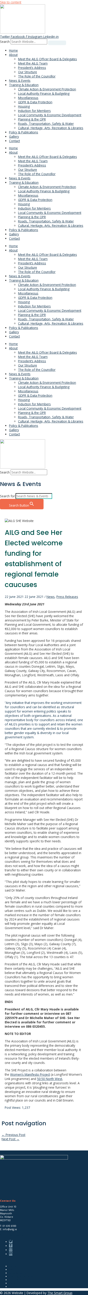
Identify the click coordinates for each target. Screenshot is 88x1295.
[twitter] (11, 1241)
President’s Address (32, 67)
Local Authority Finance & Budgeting (43, 93)
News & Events (19, 80)
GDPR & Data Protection (35, 102)
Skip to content (10, 2)
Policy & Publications (23, 132)
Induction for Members (34, 111)
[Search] (57, 43)
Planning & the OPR (32, 119)
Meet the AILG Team (33, 63)
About (13, 55)
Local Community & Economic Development (49, 115)
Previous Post (13, 1135)
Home (13, 50)
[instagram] (11, 1250)
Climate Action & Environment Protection (47, 89)
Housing (24, 106)
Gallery (14, 136)
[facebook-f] (11, 1245)
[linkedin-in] (11, 1254)
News (50, 596)
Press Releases (67, 596)
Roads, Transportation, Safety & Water (46, 123)
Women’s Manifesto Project (30, 1074)
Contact (14, 141)
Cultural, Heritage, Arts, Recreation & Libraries (50, 128)
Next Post (10, 1139)
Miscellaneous (28, 98)
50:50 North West (49, 1079)
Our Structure (27, 72)
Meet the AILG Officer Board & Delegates (47, 59)
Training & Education (24, 85)
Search (5, 41)
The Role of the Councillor (37, 76)
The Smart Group (59, 1293)
